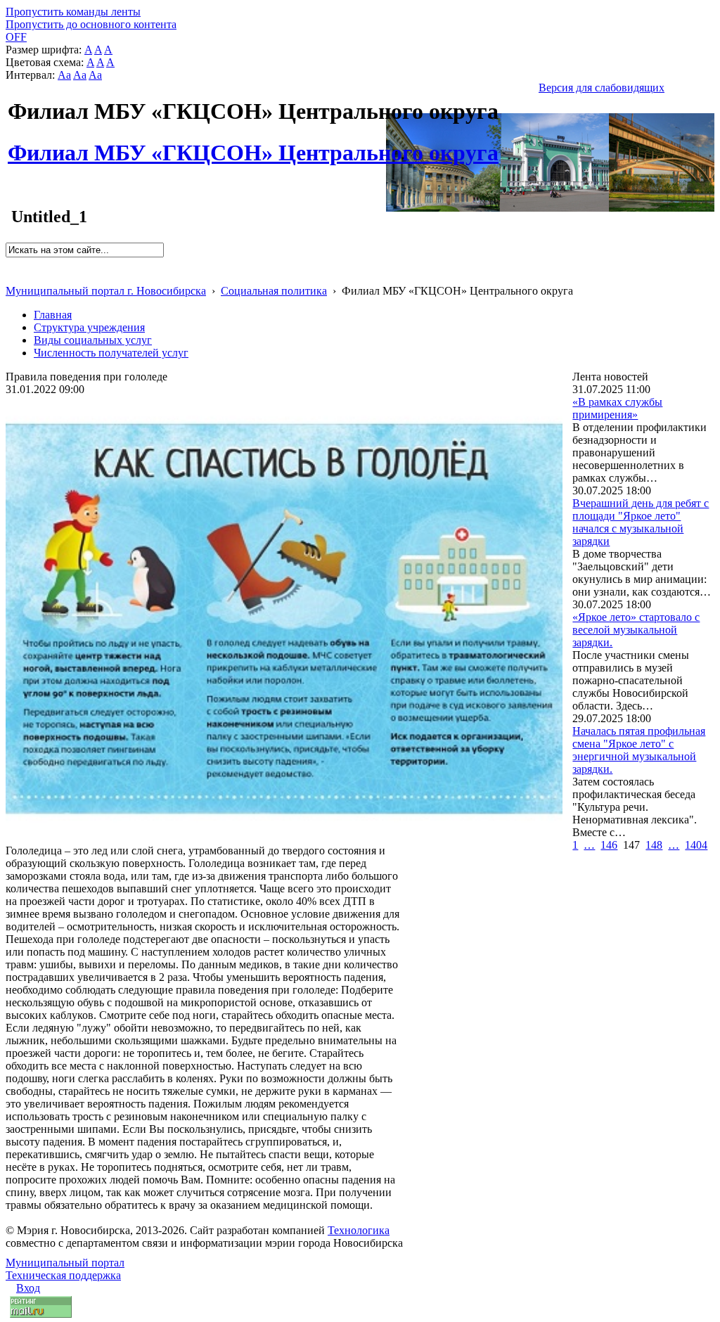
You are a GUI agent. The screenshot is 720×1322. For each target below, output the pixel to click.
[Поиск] (10, 263)
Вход (28, 1288)
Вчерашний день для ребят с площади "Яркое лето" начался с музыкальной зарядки (640, 522)
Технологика (359, 1230)
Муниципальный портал (65, 1263)
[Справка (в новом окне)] (12, 276)
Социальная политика (274, 291)
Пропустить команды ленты (73, 12)
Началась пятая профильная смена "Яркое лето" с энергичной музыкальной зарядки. (638, 750)
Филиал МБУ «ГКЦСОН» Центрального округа (253, 145)
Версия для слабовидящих (601, 88)
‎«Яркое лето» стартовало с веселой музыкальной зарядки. (636, 629)
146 (608, 845)
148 (653, 845)
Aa (64, 75)
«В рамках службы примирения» (617, 408)
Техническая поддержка (63, 1275)
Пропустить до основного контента (91, 24)
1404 (696, 845)
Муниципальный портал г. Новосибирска (106, 291)
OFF (16, 37)
